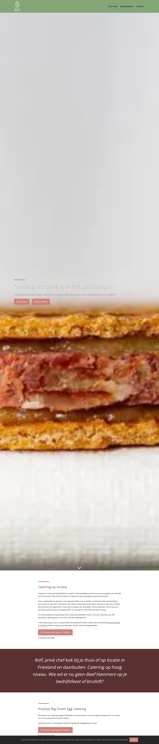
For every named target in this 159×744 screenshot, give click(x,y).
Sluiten (134, 740)
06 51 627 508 (48, 638)
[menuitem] (113, 6)
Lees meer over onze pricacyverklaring (115, 740)
